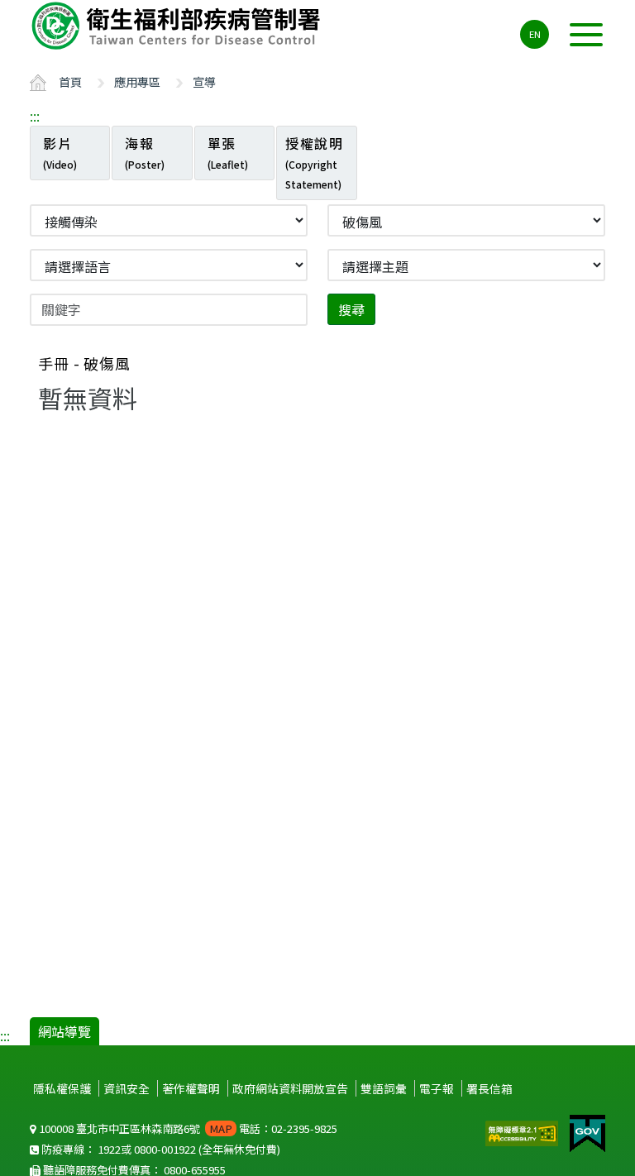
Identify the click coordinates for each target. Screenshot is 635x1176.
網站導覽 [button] (64, 1031)
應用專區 (137, 81)
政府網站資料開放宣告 (290, 1088)
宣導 (204, 81)
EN (535, 34)
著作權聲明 (191, 1088)
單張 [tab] (228, 152)
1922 (109, 1149)
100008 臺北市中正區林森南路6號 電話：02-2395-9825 (186, 1128)
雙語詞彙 (383, 1088)
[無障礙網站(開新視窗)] (523, 1131)
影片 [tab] (60, 152)
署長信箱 (489, 1088)
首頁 (70, 81)
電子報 (436, 1088)
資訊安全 (126, 1088)
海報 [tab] (145, 152)
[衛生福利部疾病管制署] (178, 25)
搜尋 (351, 309)
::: (35, 116)
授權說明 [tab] (314, 162)
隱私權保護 (62, 1088)
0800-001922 (165, 1149)
